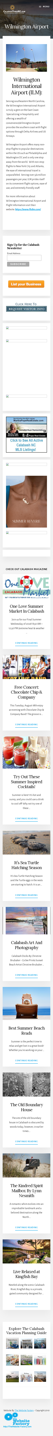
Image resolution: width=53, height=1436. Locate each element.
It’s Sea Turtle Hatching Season (26, 865)
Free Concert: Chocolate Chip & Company (26, 692)
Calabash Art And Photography (26, 945)
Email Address (13, 253)
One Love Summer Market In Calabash (26, 609)
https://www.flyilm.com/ (28, 209)
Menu (46, 7)
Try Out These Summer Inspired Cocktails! (26, 781)
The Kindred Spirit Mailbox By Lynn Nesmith (26, 1190)
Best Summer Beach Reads (26, 1030)
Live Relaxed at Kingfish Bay (26, 1274)
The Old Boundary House (26, 1107)
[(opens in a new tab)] (26, 1003)
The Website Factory (24, 1410)
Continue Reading (26, 644)
